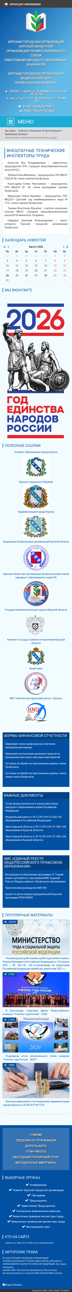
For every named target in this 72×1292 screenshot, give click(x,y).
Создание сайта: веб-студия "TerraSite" (50, 1290)
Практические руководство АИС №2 (26, 887)
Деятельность (36, 1146)
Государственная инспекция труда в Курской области (36, 609)
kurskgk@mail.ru (44, 106)
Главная (36, 1135)
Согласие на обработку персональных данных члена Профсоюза (35, 765)
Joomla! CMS (9, 1270)
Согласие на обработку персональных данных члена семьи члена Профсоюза (35, 775)
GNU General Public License (48, 1273)
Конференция (38, 1185)
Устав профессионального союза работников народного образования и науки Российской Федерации (31, 807)
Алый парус (36, 668)
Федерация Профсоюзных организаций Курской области (36, 541)
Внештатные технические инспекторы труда (38, 1221)
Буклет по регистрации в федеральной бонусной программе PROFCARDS (33, 896)
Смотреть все (59, 788)
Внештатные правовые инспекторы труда (38, 1216)
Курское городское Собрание (36, 482)
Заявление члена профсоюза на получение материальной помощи (30, 746)
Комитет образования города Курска (36, 452)
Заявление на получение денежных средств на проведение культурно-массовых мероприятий (32, 755)
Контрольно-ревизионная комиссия (38, 1211)
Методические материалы (36, 1162)
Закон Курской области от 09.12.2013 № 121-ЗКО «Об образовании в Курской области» (35, 828)
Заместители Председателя (38, 1205)
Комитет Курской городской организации (38, 1190)
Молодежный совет (38, 1226)
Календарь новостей (25, 240)
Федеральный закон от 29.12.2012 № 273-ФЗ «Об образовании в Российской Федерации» (33, 819)
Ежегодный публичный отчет (36, 1157)
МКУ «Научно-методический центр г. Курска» (36, 698)
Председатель (38, 1200)
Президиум (38, 1195)
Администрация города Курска (36, 511)
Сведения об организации (36, 1140)
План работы (36, 1151)
